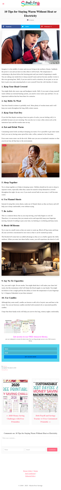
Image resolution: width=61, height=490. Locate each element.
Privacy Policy (28, 471)
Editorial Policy (30, 476)
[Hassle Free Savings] (30, 3)
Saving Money (5, 369)
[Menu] (3, 4)
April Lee (5, 366)
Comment (52, 449)
